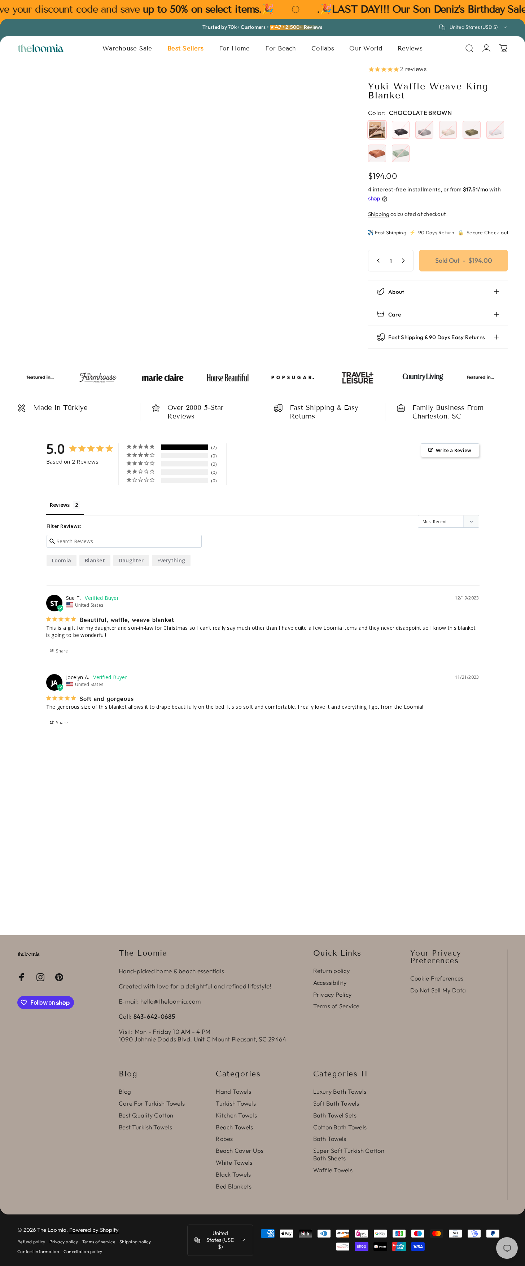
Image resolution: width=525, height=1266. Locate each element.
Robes (224, 1138)
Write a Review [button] (454, 450)
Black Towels (233, 1174)
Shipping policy (135, 1241)
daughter (131, 560)
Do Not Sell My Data (438, 990)
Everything (171, 560)
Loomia (61, 560)
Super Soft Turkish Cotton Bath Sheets (348, 1154)
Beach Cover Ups (239, 1150)
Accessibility (329, 982)
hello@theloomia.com (170, 1001)
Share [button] (61, 650)
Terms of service (98, 1241)
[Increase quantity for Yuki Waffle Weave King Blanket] (405, 260)
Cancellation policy (83, 1251)
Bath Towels (329, 1138)
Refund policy (31, 1241)
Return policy (331, 970)
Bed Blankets (233, 1186)
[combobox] (473, 27)
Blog (125, 1091)
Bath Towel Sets (335, 1115)
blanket (95, 560)
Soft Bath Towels (336, 1103)
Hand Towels (233, 1091)
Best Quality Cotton (146, 1115)
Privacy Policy (332, 994)
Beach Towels (234, 1127)
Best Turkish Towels (145, 1127)
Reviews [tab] (60, 504)
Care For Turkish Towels (152, 1103)
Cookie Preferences (437, 978)
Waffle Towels (333, 1170)
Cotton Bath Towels (340, 1127)
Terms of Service (336, 1006)
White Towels (234, 1162)
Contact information (38, 1251)
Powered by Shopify (94, 1229)
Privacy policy (63, 1241)
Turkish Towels (236, 1103)
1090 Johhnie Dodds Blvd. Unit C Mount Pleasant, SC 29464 (202, 1039)
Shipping (378, 214)
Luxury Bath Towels (340, 1091)
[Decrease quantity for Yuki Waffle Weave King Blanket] (376, 260)
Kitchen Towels (236, 1115)
